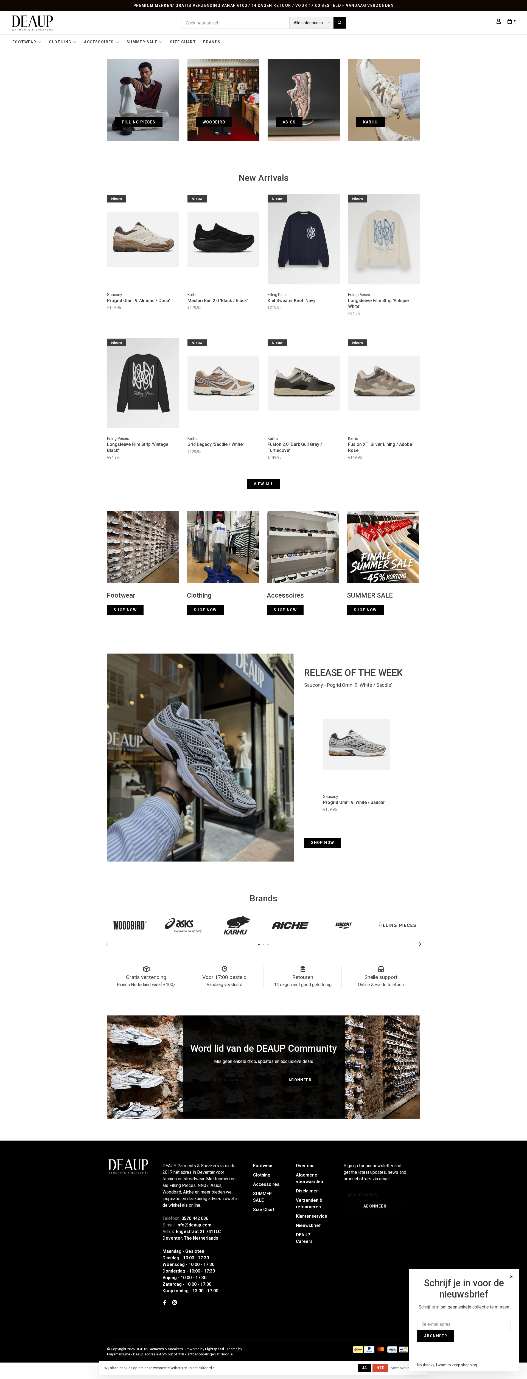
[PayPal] (369, 1351)
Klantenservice (311, 1216)
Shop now (322, 842)
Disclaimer (307, 1191)
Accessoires (99, 42)
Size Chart (183, 42)
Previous (107, 944)
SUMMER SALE (142, 42)
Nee (380, 1368)
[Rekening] (499, 22)
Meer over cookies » (407, 1368)
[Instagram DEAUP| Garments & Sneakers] (174, 1302)
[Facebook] (164, 1302)
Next (420, 944)
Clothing (60, 42)
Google (226, 1354)
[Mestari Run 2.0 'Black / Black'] (223, 240)
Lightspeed (214, 1349)
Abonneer (300, 1080)
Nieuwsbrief (308, 1225)
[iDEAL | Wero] (358, 1351)
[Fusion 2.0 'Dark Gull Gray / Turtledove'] (304, 384)
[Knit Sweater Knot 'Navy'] (304, 240)
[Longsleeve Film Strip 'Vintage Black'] (143, 384)
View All (263, 484)
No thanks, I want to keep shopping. (447, 1365)
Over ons (305, 1165)
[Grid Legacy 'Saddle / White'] (223, 384)
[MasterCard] (381, 1351)
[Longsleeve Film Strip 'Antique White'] (384, 240)
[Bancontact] (403, 1351)
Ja (364, 1368)
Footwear (24, 42)
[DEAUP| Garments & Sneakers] (128, 1167)
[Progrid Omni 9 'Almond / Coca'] (143, 240)
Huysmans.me (119, 1354)
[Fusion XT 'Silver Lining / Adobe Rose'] (384, 384)
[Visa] (392, 1351)
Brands (211, 42)
